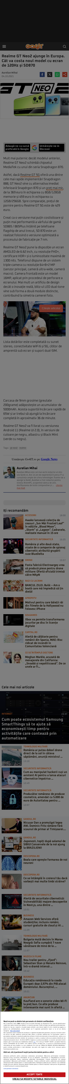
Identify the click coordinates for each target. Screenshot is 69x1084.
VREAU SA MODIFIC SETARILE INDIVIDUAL (34, 1079)
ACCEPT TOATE (35, 1075)
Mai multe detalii (15, 1031)
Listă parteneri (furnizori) (11, 1068)
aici (34, 1042)
